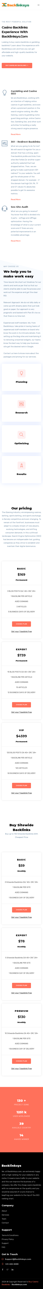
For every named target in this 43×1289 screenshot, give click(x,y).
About (4, 1211)
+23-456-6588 (11, 1264)
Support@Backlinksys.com (18, 1259)
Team (4, 1219)
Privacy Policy (8, 1239)
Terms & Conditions (10, 1235)
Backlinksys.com (19, 1284)
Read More (16, 134)
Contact (5, 1223)
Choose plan (21, 624)
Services (5, 1215)
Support (5, 1243)
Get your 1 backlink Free (21, 631)
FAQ (3, 1247)
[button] (38, 5)
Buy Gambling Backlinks (16, 65)
